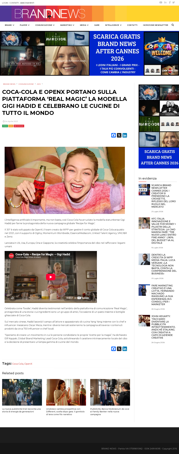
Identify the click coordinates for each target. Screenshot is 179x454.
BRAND (8, 25)
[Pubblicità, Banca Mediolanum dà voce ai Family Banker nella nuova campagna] (110, 392)
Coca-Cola (17, 364)
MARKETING (66, 25)
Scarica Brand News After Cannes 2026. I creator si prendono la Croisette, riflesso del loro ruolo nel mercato (163, 196)
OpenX (28, 364)
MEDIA (83, 25)
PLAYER (23, 25)
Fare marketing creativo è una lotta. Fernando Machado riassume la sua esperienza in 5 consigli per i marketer (162, 295)
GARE (97, 25)
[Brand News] (63, 14)
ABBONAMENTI (27, 3)
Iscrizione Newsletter (155, 25)
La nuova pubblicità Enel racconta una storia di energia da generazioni (21, 410)
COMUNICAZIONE (43, 25)
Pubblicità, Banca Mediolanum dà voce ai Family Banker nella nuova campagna (109, 412)
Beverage (18, 126)
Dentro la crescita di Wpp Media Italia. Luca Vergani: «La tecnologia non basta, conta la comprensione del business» (164, 264)
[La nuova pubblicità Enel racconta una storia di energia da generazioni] (22, 392)
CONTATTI (14, 3)
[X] (119, 135)
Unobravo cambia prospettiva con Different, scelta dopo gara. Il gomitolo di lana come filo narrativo (65, 412)
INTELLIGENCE (112, 25)
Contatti (132, 25)
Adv (11, 126)
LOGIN (5, 3)
